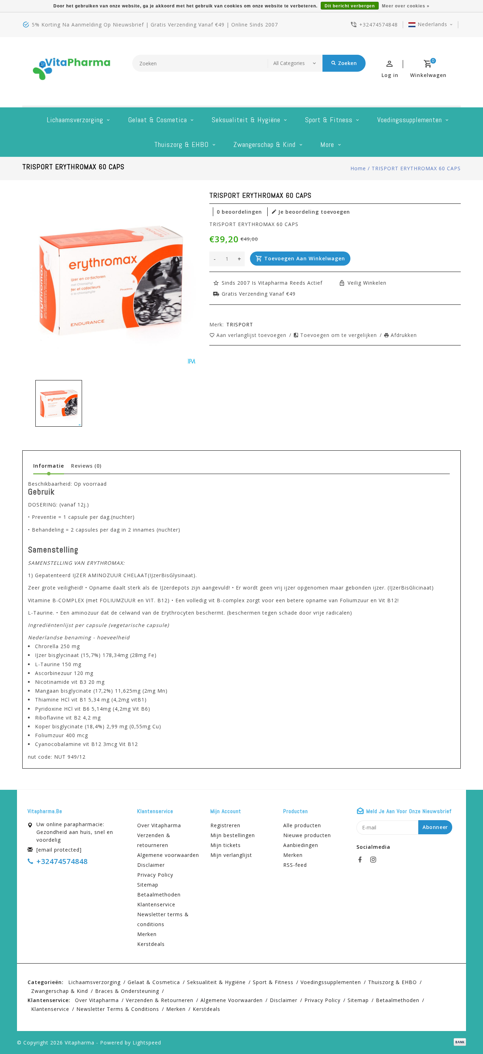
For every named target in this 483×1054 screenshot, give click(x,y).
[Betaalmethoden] (458, 1042)
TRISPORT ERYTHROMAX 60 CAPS (416, 168)
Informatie (48, 465)
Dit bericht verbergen (350, 6)
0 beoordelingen (239, 211)
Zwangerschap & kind (264, 144)
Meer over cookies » (406, 6)
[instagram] (375, 859)
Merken (147, 934)
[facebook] (362, 859)
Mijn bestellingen (232, 835)
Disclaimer (151, 864)
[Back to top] (462, 1033)
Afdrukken (404, 335)
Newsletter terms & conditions (163, 919)
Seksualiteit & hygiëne (246, 119)
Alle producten (302, 825)
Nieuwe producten (307, 835)
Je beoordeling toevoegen (314, 211)
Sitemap (147, 884)
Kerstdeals (151, 944)
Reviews (86, 465)
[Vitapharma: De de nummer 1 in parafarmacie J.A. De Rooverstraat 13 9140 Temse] (72, 71)
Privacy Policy (155, 874)
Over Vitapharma (159, 825)
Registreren (225, 825)
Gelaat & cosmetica (157, 119)
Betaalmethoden (159, 894)
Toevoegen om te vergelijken (339, 335)
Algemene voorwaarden (168, 855)
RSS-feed (295, 864)
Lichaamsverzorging (75, 119)
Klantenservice (156, 904)
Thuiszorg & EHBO (181, 144)
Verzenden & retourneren (153, 840)
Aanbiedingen (300, 845)
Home (358, 168)
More (327, 144)
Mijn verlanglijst (231, 855)
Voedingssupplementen (409, 119)
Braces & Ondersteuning (127, 991)
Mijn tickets (225, 845)
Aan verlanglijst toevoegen (252, 335)
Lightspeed (147, 1042)
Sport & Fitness (329, 119)
